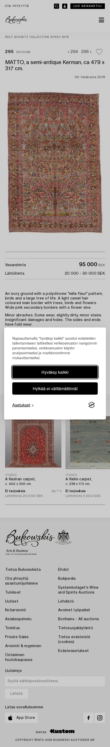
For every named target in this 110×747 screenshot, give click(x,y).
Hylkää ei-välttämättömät (55, 388)
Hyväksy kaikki (55, 372)
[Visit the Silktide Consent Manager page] (91, 405)
